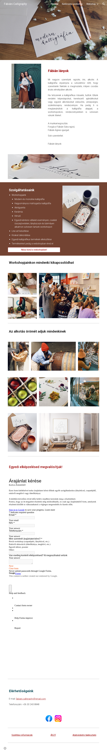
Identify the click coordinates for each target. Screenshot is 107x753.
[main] (73, 69)
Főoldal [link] (54, 4)
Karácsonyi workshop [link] (72, 4)
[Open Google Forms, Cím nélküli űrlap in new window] (94, 481)
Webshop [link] (91, 4)
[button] (103, 4)
